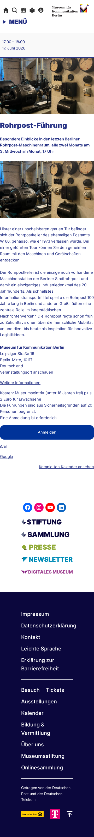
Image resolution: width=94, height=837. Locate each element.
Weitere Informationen (20, 382)
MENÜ (18, 21)
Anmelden (47, 432)
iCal (3, 446)
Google (6, 456)
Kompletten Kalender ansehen (66, 466)
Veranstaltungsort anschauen (26, 372)
